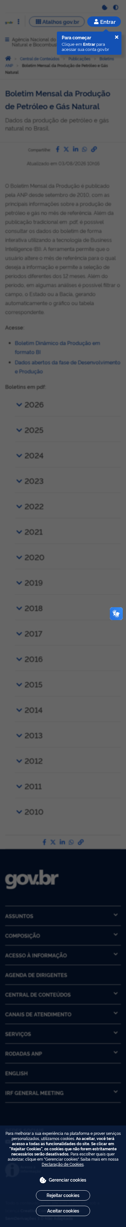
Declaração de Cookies (63, 1164)
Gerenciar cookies (67, 1179)
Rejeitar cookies (63, 1195)
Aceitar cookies (63, 1210)
